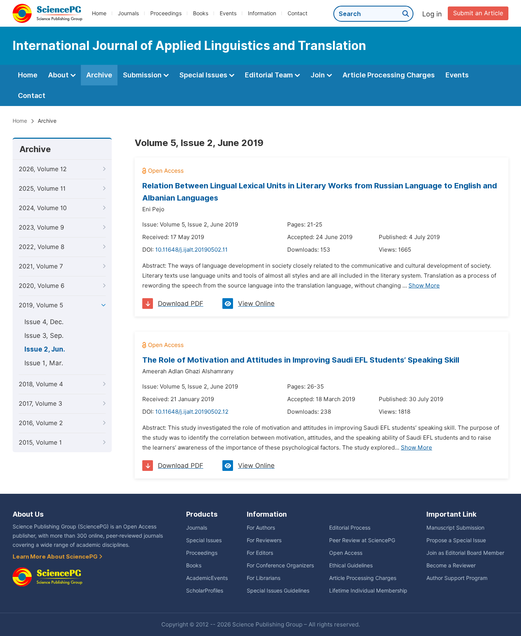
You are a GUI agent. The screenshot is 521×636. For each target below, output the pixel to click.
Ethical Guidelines (351, 565)
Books (200, 13)
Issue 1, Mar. (43, 363)
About (59, 75)
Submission (143, 75)
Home (99, 13)
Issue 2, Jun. (44, 349)
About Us (28, 514)
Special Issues (204, 75)
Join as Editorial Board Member (465, 553)
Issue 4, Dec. (44, 322)
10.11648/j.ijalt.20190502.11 (191, 249)
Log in (432, 14)
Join (318, 75)
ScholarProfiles (204, 591)
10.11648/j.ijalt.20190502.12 (191, 411)
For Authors (261, 528)
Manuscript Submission (455, 528)
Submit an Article (478, 13)
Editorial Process (349, 528)
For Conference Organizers (280, 565)
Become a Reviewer (451, 565)
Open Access (345, 553)
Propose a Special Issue (456, 540)
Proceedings (166, 13)
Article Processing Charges (389, 75)
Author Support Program (456, 578)
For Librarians (263, 578)
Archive (99, 75)
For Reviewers (264, 540)
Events (228, 13)
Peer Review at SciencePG (362, 540)
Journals (128, 13)
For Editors (260, 553)
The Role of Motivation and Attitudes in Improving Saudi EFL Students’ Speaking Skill (300, 360)
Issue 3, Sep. (44, 335)
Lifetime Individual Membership (368, 591)
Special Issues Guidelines (278, 591)
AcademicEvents (207, 578)
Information (262, 13)
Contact (297, 13)
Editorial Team (269, 75)
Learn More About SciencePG (56, 556)
